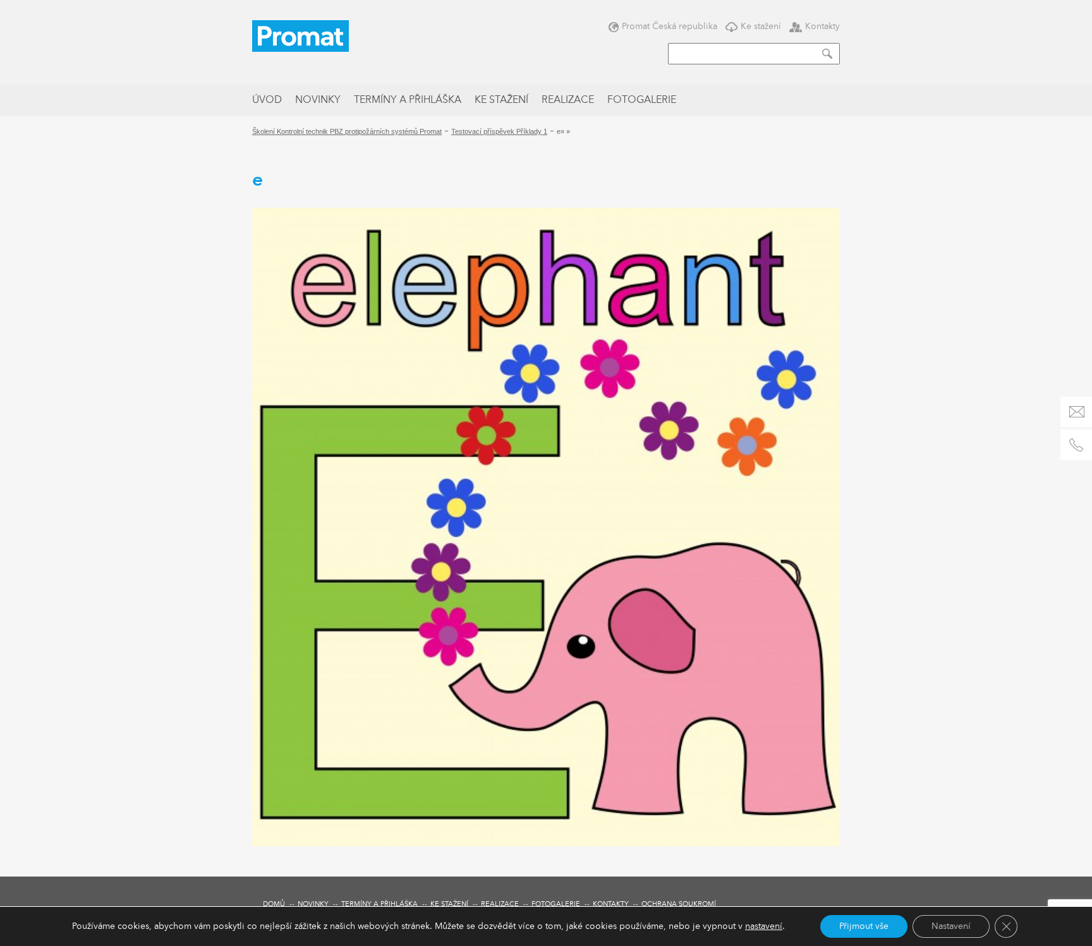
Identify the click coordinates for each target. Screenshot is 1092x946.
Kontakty (822, 26)
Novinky (318, 100)
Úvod (267, 100)
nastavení (763, 926)
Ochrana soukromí (678, 904)
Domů (274, 904)
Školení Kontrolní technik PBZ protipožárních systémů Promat (347, 131)
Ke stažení (761, 26)
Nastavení (951, 926)
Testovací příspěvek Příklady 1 (499, 131)
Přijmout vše (864, 926)
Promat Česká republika (669, 26)
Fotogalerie (641, 100)
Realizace (568, 100)
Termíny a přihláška (407, 100)
